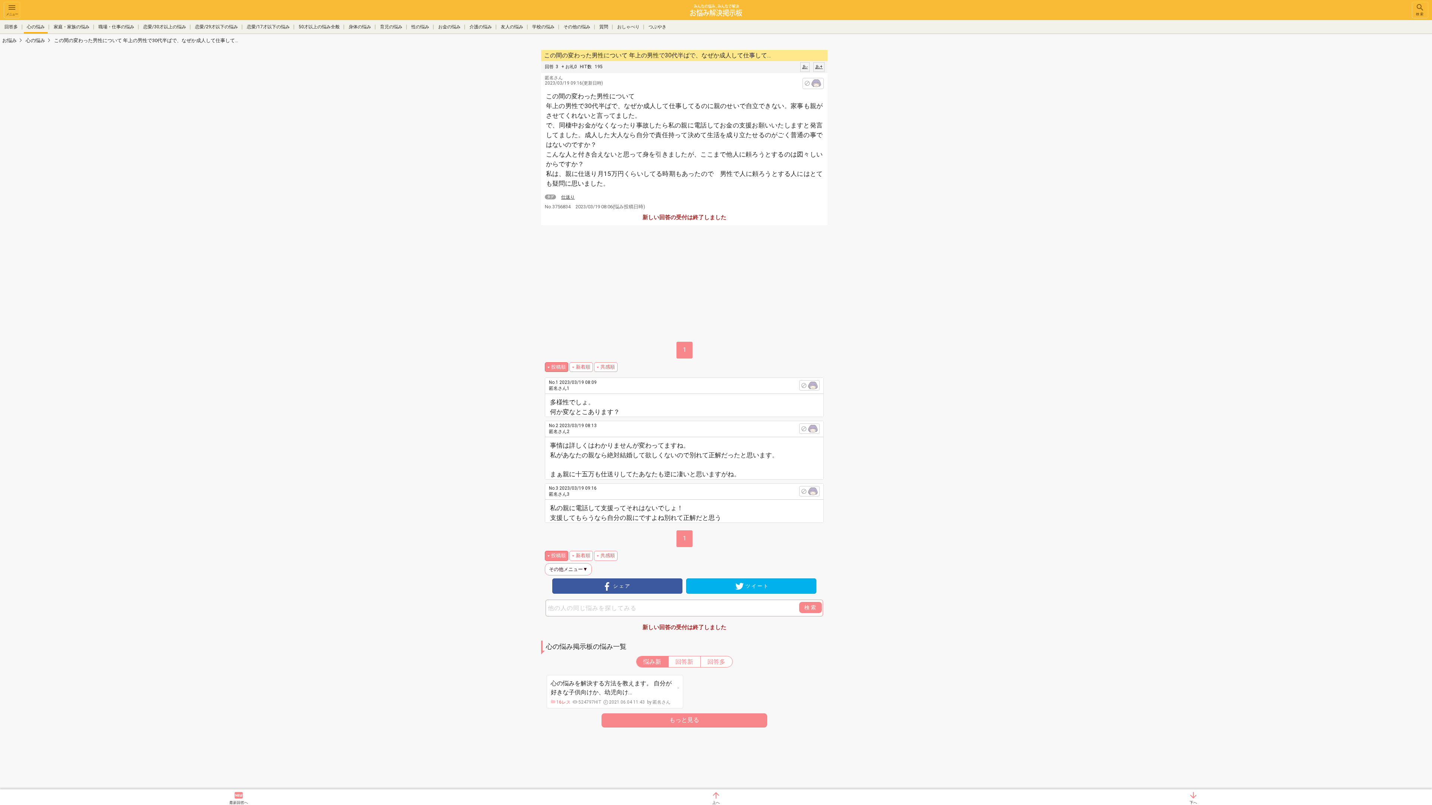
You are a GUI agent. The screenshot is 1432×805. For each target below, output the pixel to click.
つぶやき (657, 26)
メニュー (12, 14)
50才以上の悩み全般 (319, 26)
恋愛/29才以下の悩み (216, 26)
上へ (716, 803)
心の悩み (36, 26)
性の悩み (420, 26)
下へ (1193, 803)
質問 (603, 26)
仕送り (568, 197)
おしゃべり (628, 26)
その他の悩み (576, 26)
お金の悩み (449, 26)
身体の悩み (360, 26)
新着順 (583, 367)
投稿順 (558, 367)
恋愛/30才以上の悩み (164, 26)
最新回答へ (238, 803)
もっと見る (684, 719)
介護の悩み (481, 26)
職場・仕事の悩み (116, 26)
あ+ (819, 66)
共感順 (607, 367)
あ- (805, 66)
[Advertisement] (880, 160)
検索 (1420, 14)
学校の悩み (543, 26)
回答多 (11, 26)
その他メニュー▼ (568, 569)
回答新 (684, 661)
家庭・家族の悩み (72, 26)
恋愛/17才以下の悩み (268, 26)
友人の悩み (512, 26)
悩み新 (652, 661)
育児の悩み (391, 26)
